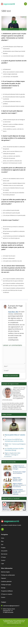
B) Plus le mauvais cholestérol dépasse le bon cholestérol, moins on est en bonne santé (14, 184)
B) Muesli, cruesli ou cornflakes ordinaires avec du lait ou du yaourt (13, 125)
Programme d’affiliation (7, 591)
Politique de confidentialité (8, 575)
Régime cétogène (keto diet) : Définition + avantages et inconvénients (12, 454)
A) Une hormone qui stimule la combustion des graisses (13, 227)
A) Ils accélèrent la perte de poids (11, 210)
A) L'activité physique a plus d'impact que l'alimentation (13, 47)
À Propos (3, 557)
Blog (2, 541)
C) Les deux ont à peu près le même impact (13, 56)
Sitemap (3, 588)
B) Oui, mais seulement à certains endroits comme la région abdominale (13, 73)
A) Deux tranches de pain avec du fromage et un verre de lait (14, 120)
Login (2, 563)
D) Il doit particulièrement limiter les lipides (13, 106)
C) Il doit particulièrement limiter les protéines (12, 102)
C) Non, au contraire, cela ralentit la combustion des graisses (11, 157)
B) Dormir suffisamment (9, 258)
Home (2, 538)
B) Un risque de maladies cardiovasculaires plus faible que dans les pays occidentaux (13, 284)
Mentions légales (5, 572)
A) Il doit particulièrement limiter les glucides (14, 94)
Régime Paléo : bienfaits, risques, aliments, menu (17, 479)
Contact (3, 560)
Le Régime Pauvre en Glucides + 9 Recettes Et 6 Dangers (19, 467)
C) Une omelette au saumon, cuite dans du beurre (13, 130)
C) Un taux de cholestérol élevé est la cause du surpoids (13, 189)
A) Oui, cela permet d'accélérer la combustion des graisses (14, 148)
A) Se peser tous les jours (9, 256)
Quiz (2, 544)
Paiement (3, 578)
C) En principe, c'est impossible (10, 76)
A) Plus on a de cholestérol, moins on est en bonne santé (13, 179)
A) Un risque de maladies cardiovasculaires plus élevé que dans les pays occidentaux (13, 280)
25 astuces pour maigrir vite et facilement (19, 472)
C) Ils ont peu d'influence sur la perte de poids (14, 215)
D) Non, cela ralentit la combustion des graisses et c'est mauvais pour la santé (12, 162)
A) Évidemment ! (7, 69)
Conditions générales (6, 581)
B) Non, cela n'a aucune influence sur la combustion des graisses (12, 152)
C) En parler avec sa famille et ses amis (12, 261)
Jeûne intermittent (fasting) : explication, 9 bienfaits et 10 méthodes (19, 492)
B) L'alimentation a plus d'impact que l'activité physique (14, 52)
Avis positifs (4, 551)
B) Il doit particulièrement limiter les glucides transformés (14, 98)
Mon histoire (4, 554)
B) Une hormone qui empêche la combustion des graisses (14, 232)
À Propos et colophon (6, 594)
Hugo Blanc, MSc (13, 312)
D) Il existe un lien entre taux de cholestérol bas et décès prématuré (13, 193)
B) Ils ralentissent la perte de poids (11, 213)
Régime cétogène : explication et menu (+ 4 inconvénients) (19, 485)
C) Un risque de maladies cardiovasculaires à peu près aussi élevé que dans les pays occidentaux (14, 290)
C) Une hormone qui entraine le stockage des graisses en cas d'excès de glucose (14, 237)
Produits (3, 547)
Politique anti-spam (6, 584)
